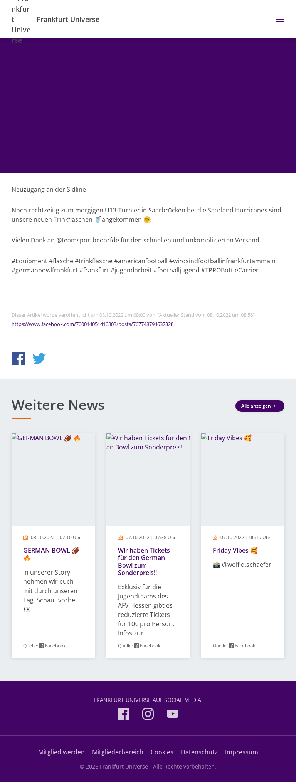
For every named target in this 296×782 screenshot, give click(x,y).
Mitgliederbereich (117, 752)
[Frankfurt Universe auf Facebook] (123, 715)
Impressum (241, 752)
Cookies (162, 752)
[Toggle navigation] (276, 19)
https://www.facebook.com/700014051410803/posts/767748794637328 (92, 324)
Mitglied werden (61, 752)
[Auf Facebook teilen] (18, 360)
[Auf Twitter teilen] (39, 360)
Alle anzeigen (256, 406)
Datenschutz (199, 752)
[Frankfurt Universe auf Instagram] (148, 715)
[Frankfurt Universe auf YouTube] (172, 715)
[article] (53, 545)
